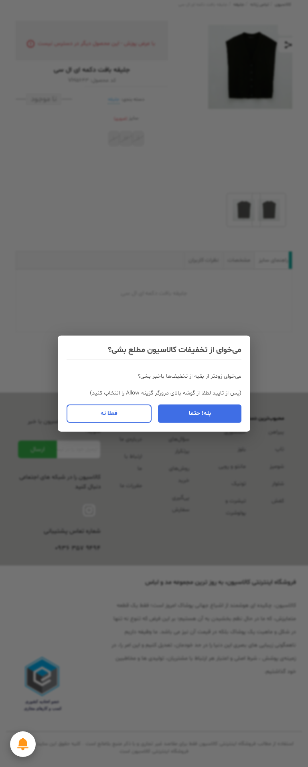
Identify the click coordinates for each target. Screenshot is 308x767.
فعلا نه (109, 413)
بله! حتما (200, 413)
